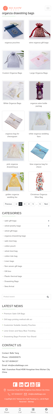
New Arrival (9, 286)
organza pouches (12, 42)
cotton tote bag (10, 256)
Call (19, 412)
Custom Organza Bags (12, 73)
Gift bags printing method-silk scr (18, 319)
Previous (8, 204)
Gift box (7, 271)
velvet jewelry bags (12, 226)
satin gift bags (10, 221)
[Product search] (48, 296)
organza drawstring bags (15, 236)
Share (6, 412)
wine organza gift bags (39, 42)
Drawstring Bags (11, 281)
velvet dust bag (11, 251)
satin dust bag (10, 241)
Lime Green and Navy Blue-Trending (19, 331)
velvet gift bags (10, 231)
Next (46, 204)
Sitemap (31, 402)
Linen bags (9, 261)
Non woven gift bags (13, 266)
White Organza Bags (12, 103)
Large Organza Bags (39, 73)
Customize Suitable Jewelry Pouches (20, 325)
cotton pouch (10, 246)
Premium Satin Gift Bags (14, 314)
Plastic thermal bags (13, 276)
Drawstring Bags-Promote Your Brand (20, 336)
